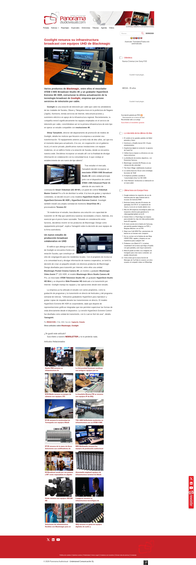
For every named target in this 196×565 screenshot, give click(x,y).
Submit (142, 33)
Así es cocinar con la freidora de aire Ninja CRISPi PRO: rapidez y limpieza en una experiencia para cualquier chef (138, 238)
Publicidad (86, 555)
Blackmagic (73, 88)
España (129, 27)
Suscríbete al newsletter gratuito (132, 122)
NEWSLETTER (71, 337)
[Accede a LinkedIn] (191, 483)
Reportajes (65, 28)
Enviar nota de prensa (122, 555)
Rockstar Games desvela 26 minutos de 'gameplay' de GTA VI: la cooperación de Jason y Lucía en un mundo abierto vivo (137, 205)
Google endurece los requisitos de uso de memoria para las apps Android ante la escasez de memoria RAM (137, 197)
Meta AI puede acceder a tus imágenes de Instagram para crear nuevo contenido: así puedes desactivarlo (138, 253)
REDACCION (51, 322)
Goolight (75, 98)
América (136, 27)
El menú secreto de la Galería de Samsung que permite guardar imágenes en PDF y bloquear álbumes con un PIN (138, 226)
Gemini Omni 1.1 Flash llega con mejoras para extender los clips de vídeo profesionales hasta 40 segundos (139, 219)
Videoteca (128, 57)
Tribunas (95, 28)
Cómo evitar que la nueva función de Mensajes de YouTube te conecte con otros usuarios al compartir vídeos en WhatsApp (138, 260)
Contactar (133, 555)
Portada (46, 27)
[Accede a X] (191, 479)
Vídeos (111, 28)
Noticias (54, 28)
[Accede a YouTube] (191, 488)
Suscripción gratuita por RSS (131, 115)
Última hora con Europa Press (136, 190)
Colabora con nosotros (107, 555)
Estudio (82, 322)
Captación (74, 322)
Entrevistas (86, 28)
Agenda (104, 28)
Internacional (148, 27)
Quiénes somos (77, 555)
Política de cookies (65, 555)
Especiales (75, 28)
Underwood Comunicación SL (82, 561)
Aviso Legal (95, 555)
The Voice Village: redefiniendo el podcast (138, 168)
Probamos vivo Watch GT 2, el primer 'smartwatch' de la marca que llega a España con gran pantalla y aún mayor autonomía (138, 246)
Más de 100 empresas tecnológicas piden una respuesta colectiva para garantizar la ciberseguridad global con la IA (139, 212)
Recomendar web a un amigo (130, 119)
